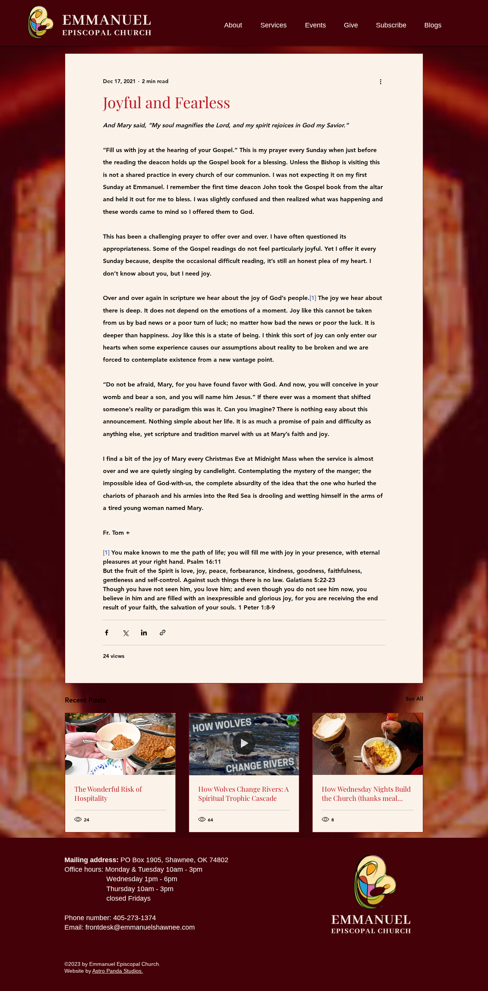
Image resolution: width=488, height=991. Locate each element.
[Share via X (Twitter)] (125, 632)
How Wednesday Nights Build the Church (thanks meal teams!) (366, 793)
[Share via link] (162, 632)
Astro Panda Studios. (117, 971)
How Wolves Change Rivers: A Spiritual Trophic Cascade (243, 793)
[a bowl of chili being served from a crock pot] (120, 744)
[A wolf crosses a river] (244, 744)
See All (414, 698)
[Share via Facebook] (106, 632)
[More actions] (380, 81)
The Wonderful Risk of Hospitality (108, 793)
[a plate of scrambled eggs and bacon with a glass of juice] (368, 744)
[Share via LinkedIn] (144, 632)
